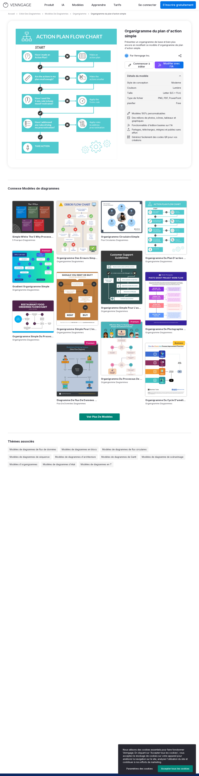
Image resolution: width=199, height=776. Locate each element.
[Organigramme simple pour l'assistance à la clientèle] (121, 277)
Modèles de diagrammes (56, 14)
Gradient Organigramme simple (30, 286)
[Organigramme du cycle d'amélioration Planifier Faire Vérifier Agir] (166, 369)
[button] (139, 65)
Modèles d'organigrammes (23, 464)
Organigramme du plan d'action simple (166, 258)
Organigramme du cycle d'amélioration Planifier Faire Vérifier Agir (166, 400)
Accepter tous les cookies (175, 768)
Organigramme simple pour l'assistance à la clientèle (121, 307)
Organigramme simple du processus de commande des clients (33, 336)
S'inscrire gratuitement (178, 5)
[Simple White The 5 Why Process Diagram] (33, 217)
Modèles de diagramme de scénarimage (162, 457)
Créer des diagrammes (30, 14)
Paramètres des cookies (139, 768)
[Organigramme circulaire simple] (121, 217)
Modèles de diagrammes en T (96, 464)
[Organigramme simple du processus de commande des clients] (33, 316)
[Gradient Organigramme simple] (33, 267)
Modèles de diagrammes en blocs (79, 449)
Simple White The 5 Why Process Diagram (33, 236)
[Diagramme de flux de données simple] (77, 369)
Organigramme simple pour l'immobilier (77, 329)
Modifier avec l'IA (171, 65)
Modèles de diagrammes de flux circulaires (124, 449)
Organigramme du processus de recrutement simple (121, 379)
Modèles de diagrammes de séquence (30, 457)
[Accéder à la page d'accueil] (17, 5)
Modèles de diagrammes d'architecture (75, 457)
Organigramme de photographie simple (166, 329)
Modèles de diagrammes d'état (59, 464)
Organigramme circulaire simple (120, 236)
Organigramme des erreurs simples (77, 258)
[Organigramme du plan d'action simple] (166, 227)
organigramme (79, 14)
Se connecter (147, 5)
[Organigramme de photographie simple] (166, 298)
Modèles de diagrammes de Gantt (118, 457)
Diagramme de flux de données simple (77, 400)
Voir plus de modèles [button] (100, 416)
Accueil (11, 14)
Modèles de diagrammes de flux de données (33, 449)
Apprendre (98, 5)
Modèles (78, 5)
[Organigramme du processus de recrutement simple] (121, 348)
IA (63, 5)
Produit (49, 5)
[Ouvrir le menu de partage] (180, 55)
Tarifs (117, 5)
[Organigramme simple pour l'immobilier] (77, 298)
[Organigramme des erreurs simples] (77, 227)
